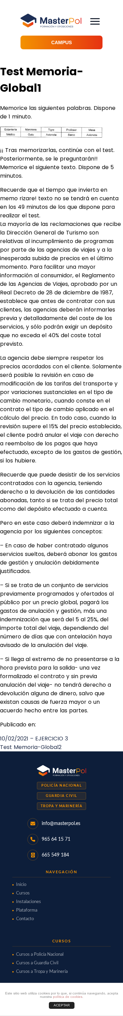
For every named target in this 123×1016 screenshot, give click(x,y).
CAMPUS (61, 42)
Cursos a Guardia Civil (37, 963)
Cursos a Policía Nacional (40, 954)
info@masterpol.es (61, 823)
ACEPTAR (62, 1005)
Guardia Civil (61, 796)
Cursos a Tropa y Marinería (42, 971)
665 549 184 (55, 855)
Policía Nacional (61, 785)
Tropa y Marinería (62, 806)
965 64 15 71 (56, 839)
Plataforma (26, 910)
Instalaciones (28, 902)
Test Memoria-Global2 (31, 747)
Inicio (21, 884)
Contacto (25, 919)
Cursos (23, 893)
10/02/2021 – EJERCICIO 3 (34, 738)
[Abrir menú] (94, 21)
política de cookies (67, 997)
